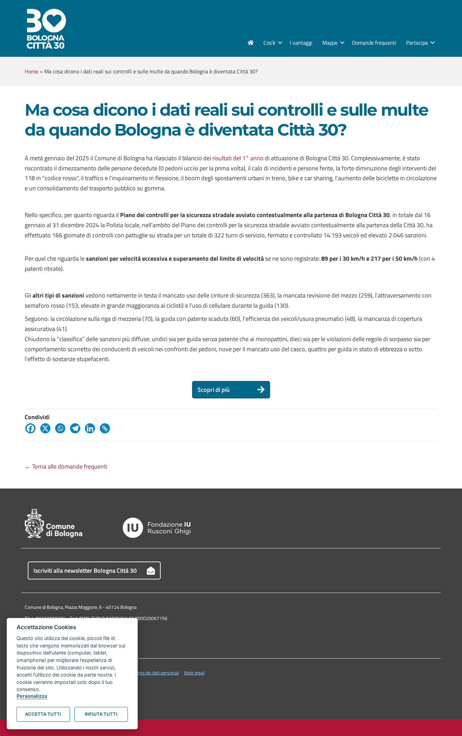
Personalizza (32, 696)
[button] (280, 42)
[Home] (250, 42)
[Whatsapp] (62, 428)
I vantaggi (301, 43)
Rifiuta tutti (101, 714)
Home (31, 71)
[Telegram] (77, 428)
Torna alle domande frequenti (69, 466)
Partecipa (417, 43)
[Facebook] (32, 428)
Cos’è (269, 43)
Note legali (194, 672)
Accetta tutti (43, 714)
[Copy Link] (106, 428)
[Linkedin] (91, 428)
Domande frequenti (374, 43)
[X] (47, 428)
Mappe (330, 43)
